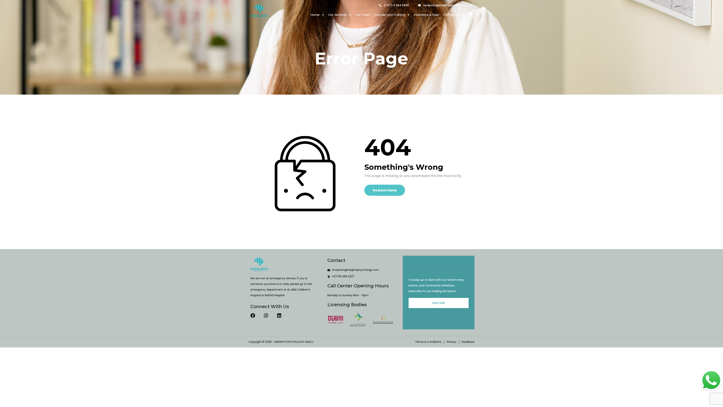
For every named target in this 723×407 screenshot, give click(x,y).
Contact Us (451, 15)
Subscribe (438, 303)
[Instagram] (266, 315)
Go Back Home (385, 190)
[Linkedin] (279, 315)
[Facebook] (252, 315)
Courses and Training (389, 15)
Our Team (362, 15)
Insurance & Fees (426, 15)
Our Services (337, 15)
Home (315, 15)
